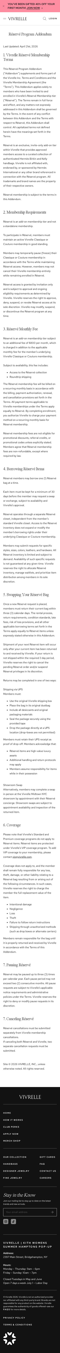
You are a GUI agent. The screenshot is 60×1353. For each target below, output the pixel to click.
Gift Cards (47, 1157)
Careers (46, 1178)
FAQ (42, 1164)
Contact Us (48, 1171)
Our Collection (15, 1157)
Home (7, 1113)
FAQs (6, 1309)
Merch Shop (12, 1140)
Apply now (11, 1134)
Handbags (10, 1164)
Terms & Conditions (17, 1324)
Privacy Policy (14, 1317)
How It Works (13, 1120)
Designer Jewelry (16, 1171)
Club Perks (11, 1127)
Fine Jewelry (12, 1178)
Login (53, 18)
